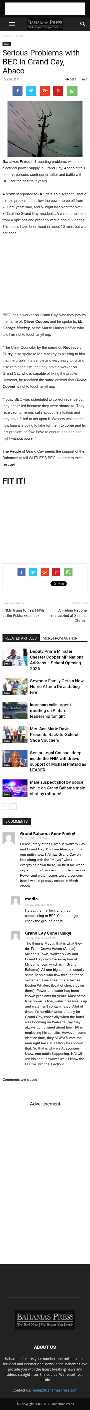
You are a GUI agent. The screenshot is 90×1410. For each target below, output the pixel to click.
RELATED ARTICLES (21, 638)
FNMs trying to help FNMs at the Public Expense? (23, 613)
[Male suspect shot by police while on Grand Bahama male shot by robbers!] (15, 788)
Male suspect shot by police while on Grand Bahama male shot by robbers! (57, 788)
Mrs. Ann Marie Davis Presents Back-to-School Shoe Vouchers (54, 734)
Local (20, 36)
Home (6, 36)
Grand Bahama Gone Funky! (47, 834)
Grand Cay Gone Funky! (48, 933)
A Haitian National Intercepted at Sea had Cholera (69, 615)
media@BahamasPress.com (55, 1390)
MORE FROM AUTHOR (60, 638)
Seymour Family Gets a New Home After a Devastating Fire (57, 686)
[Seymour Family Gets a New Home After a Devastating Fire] (15, 686)
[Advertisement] (45, 8)
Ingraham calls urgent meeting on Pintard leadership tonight (50, 710)
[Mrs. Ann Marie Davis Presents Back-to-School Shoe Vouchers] (15, 734)
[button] (83, 24)
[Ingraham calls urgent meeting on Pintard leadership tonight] (15, 710)
